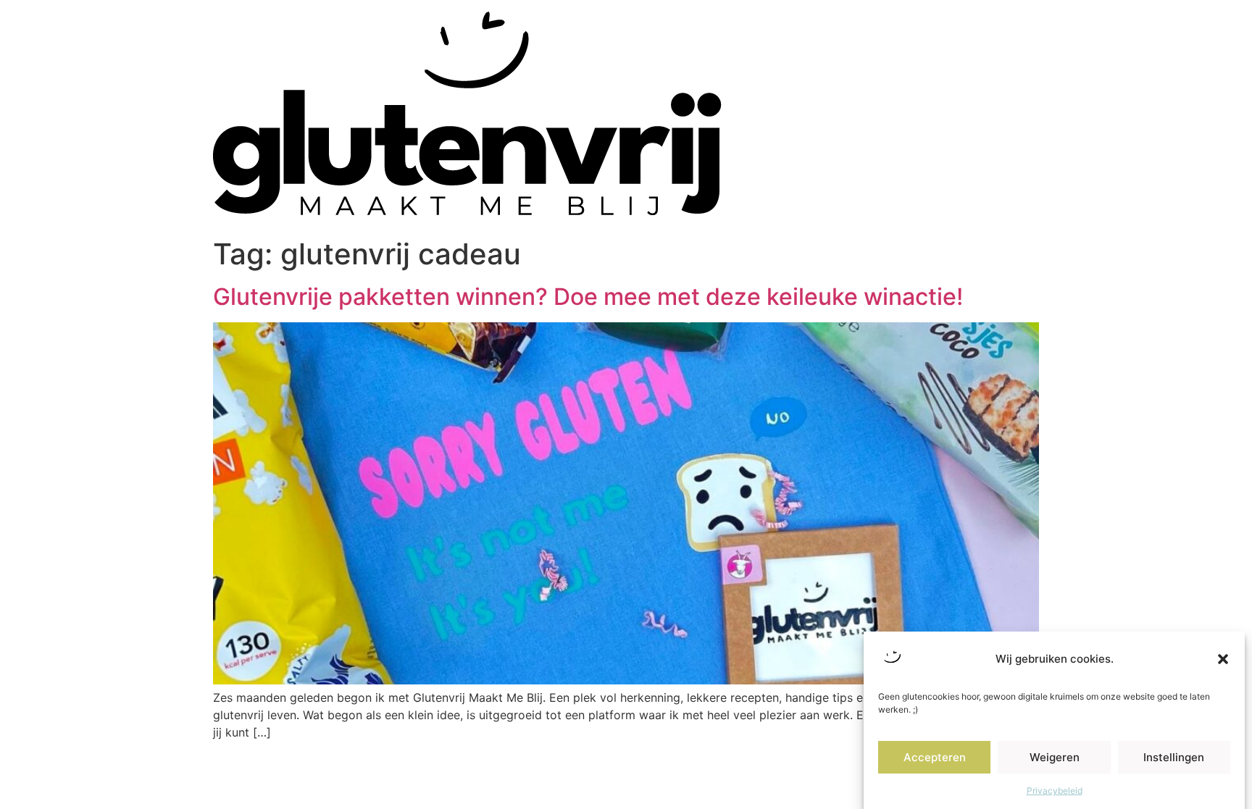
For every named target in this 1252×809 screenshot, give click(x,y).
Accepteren (934, 757)
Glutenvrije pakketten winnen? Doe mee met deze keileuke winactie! (588, 296)
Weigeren (1055, 757)
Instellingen (1173, 757)
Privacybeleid (1054, 790)
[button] (1223, 659)
